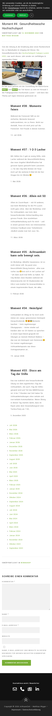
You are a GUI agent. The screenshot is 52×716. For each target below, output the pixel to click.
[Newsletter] (30, 689)
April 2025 (13, 476)
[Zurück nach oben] (26, 700)
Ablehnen (22, 15)
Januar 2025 (14, 489)
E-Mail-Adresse (10, 625)
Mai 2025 (13, 472)
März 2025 (13, 480)
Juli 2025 (13, 463)
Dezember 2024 (16, 493)
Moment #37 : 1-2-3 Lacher (28, 149)
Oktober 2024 (15, 497)
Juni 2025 (13, 468)
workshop (26, 563)
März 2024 (13, 527)
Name (5, 614)
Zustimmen (9, 15)
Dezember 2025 (15, 446)
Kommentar (8, 582)
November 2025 (16, 451)
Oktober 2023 (15, 544)
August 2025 (14, 459)
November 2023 (16, 540)
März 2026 (13, 434)
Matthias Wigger (10, 36)
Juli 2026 (13, 425)
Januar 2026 (14, 442)
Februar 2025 (14, 485)
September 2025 (16, 455)
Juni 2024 (13, 514)
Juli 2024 (13, 510)
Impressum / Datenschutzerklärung (26, 710)
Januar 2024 (14, 535)
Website (6, 636)
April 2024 (13, 523)
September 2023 (16, 548)
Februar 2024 (14, 531)
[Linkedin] (37, 689)
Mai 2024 (13, 518)
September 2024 (16, 502)
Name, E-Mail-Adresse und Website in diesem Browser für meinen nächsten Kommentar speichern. (24, 653)
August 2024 (14, 506)
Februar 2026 (14, 438)
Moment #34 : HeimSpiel (26, 308)
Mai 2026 (13, 429)
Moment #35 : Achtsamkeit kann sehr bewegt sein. (28, 253)
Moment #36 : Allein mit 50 (28, 196)
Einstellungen (13, 8)
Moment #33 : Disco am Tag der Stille (26, 372)
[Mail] (15, 689)
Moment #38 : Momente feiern (26, 107)
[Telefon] (22, 689)
